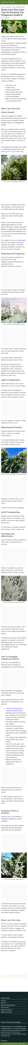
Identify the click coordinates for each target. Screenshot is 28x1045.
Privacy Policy (5, 1007)
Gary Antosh (6, 17)
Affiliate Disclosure (6, 1012)
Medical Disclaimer (6, 1010)
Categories (4, 1040)
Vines (14, 7)
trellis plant (21, 240)
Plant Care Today (8, 2)
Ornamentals (8, 7)
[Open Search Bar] (21, 2)
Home (2, 7)
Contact (3, 1000)
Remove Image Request (8, 1005)
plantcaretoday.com (12, 1043)
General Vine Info (20, 7)
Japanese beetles (7, 819)
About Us (3, 1003)
